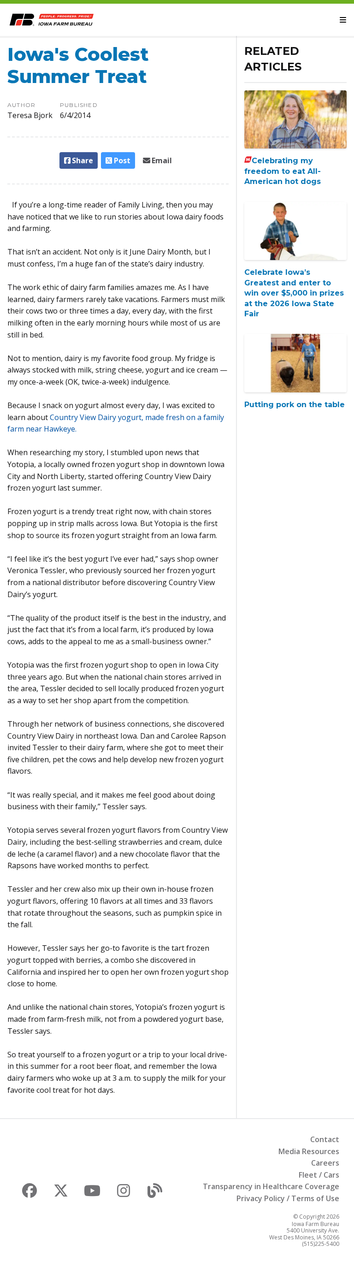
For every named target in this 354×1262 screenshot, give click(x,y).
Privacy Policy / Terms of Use (287, 1198)
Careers (325, 1163)
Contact (324, 1139)
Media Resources (308, 1151)
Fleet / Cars (319, 1175)
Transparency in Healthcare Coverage (271, 1186)
